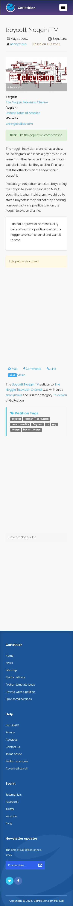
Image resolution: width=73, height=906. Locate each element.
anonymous (18, 44)
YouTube (11, 816)
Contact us (13, 746)
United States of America (23, 113)
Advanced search (17, 768)
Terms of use (14, 753)
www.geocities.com (19, 124)
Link (53, 369)
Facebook (12, 801)
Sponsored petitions (19, 698)
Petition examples (17, 761)
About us (11, 739)
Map (14, 369)
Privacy (10, 732)
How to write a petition (20, 691)
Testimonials (14, 794)
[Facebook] (18, 881)
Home (9, 655)
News (9, 662)
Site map (11, 670)
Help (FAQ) (12, 725)
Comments (33, 369)
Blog (9, 823)
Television (60, 395)
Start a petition (15, 677)
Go (40, 865)
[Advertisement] (36, 316)
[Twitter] (9, 881)
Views (17, 375)
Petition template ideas (20, 684)
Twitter (10, 809)
